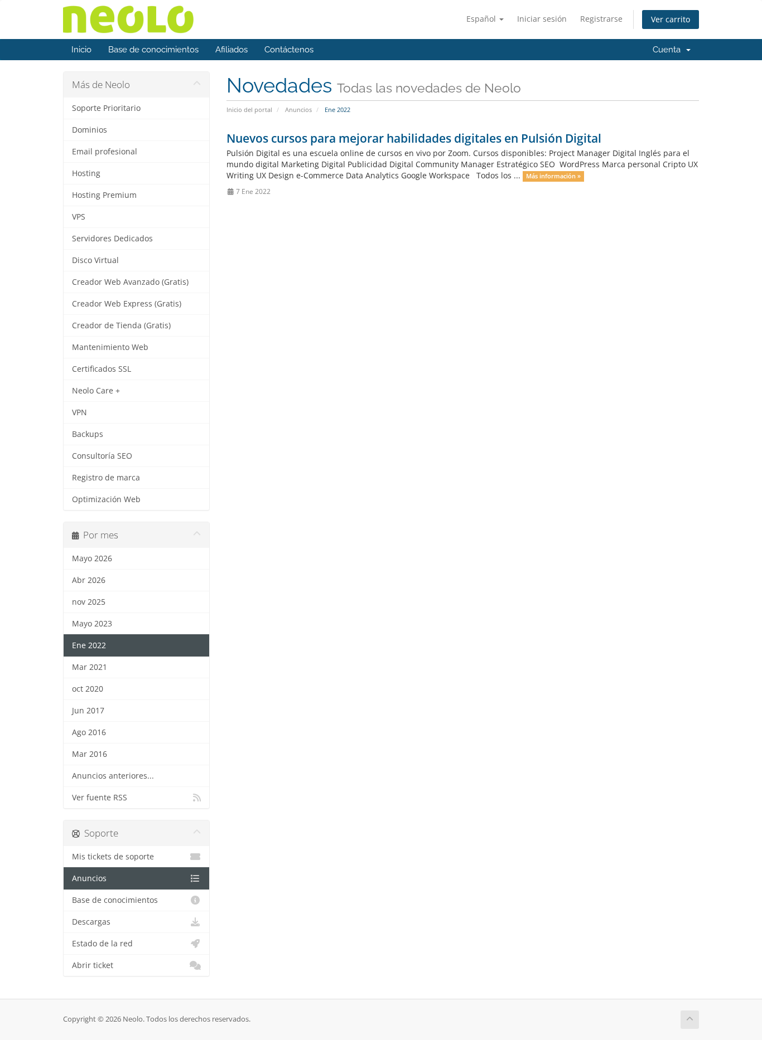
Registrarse (601, 18)
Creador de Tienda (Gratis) (121, 325)
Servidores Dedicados (112, 239)
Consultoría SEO (102, 456)
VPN (79, 412)
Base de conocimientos (153, 50)
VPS (78, 217)
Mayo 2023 (92, 624)
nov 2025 (88, 602)
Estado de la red (102, 944)
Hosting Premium (104, 195)
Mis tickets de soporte (113, 857)
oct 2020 (87, 689)
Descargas (91, 922)
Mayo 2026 (92, 558)
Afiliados (231, 50)
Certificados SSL (101, 369)
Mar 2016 (89, 754)
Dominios (89, 130)
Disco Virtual (95, 260)
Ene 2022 (89, 645)
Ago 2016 (89, 732)
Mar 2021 (89, 667)
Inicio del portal (249, 109)
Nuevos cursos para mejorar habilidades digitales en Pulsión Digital (413, 138)
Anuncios (298, 109)
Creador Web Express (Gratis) (126, 304)
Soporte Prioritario (106, 108)
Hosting (86, 173)
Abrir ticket (92, 965)
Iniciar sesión (542, 18)
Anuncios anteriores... (113, 776)
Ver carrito (670, 19)
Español (482, 18)
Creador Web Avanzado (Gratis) (130, 282)
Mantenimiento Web (110, 347)
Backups (87, 434)
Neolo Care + (96, 391)
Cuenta (669, 50)
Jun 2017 (88, 711)
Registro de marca (106, 478)
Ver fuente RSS (99, 798)
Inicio (81, 50)
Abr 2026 (88, 580)
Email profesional (104, 152)
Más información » (553, 176)
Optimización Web (106, 499)
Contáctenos (289, 50)
